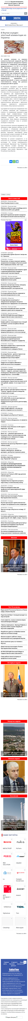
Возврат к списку (6, 194)
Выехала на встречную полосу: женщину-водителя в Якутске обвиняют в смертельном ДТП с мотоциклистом (13, 286)
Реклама (12, 964)
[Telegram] (17, 161)
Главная (6, 962)
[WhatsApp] (14, 161)
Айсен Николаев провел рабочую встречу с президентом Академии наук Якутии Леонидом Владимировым (14, 524)
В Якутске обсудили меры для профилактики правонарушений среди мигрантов (13, 489)
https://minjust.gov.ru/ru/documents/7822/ (14, 1010)
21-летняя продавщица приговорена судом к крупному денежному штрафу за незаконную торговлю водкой (14, 271)
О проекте (14, 962)
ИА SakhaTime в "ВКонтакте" (15, 25)
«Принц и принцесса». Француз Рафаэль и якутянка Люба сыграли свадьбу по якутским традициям (14, 626)
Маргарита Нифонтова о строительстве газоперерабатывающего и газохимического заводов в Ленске (13, 347)
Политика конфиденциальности (10, 978)
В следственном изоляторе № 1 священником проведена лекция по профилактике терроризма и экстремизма (14, 301)
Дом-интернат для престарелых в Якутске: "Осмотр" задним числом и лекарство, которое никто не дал (13, 391)
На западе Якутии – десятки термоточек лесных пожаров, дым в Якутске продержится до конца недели (13, 355)
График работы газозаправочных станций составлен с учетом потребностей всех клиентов (14, 323)
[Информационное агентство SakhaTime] (16, 18)
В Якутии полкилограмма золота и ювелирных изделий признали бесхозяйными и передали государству (13, 338)
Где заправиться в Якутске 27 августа (12, 415)
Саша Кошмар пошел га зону (9, 203)
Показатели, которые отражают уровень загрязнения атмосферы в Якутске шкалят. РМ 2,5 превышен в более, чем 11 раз (14, 262)
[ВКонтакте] (10, 161)
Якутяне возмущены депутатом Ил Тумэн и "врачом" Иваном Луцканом (14, 3)
